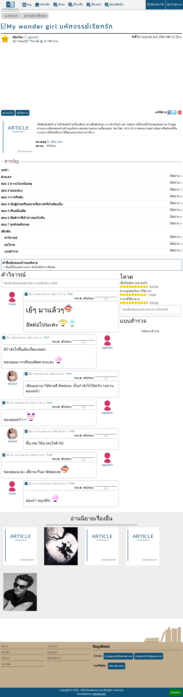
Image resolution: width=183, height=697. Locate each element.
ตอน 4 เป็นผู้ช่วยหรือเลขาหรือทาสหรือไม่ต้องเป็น (91, 203)
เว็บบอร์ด (52, 646)
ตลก (60, 141)
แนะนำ (9, 112)
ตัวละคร (91, 176)
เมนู (29, 4)
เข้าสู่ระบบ (176, 4)
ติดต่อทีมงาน (54, 658)
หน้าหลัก (45, 4)
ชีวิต (53, 141)
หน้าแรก (12, 15)
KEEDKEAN (10, 9)
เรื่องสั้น (78, 4)
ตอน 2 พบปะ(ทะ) (91, 190)
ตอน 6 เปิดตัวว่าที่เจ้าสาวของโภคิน (91, 217)
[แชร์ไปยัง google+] (179, 112)
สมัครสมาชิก (157, 4)
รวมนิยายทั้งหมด (36, 15)
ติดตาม (23, 112)
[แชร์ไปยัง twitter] (174, 112)
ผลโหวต (93, 244)
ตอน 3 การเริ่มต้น (91, 196)
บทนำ (4, 170)
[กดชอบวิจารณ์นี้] (76, 298)
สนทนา (176, 692)
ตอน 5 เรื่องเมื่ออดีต (91, 210)
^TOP (70, 294)
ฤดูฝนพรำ (33, 37)
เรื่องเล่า (96, 4)
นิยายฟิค (6, 664)
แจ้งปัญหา (52, 652)
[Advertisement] (91, 77)
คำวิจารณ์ (93, 237)
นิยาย (61, 4)
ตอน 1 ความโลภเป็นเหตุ (91, 183)
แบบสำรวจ (93, 251)
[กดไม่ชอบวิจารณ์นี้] (88, 298)
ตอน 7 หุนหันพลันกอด (91, 224)
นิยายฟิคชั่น (116, 4)
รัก (48, 141)
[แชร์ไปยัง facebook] (169, 112)
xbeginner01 (99, 694)
